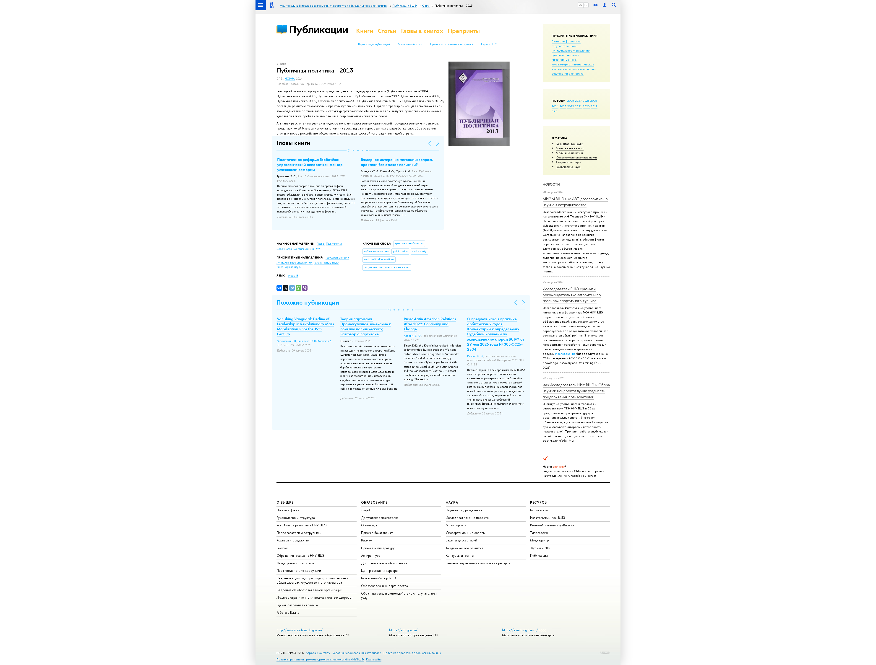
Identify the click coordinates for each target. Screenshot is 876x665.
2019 (594, 106)
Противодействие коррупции (298, 570)
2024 (555, 106)
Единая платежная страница (297, 605)
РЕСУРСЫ (539, 502)
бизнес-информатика (566, 41)
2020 (586, 106)
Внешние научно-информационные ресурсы (478, 563)
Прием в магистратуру (378, 548)
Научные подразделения (464, 510)
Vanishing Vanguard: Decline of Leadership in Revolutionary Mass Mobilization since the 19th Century (305, 326)
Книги (364, 31)
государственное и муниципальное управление (571, 48)
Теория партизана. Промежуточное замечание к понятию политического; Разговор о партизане (365, 326)
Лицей (365, 510)
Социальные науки (568, 162)
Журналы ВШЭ (541, 548)
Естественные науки (570, 148)
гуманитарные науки (565, 55)
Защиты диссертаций (461, 540)
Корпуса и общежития (293, 540)
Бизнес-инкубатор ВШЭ (378, 578)
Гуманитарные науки (569, 144)
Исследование (565, 354)
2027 (578, 100)
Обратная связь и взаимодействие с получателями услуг (399, 595)
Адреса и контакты (318, 653)
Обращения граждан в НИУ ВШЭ (300, 555)
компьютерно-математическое (573, 64)
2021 (578, 106)
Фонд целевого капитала (295, 563)
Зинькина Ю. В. (307, 341)
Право (321, 244)
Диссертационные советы (465, 532)
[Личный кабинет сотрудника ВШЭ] (604, 5)
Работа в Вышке (287, 612)
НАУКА (452, 502)
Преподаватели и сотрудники (298, 532)
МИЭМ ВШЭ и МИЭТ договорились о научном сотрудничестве (575, 201)
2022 (570, 106)
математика (560, 69)
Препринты (464, 31)
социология (560, 73)
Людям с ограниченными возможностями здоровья (314, 597)
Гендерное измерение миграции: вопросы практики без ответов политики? (397, 162)
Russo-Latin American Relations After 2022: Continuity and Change (430, 323)
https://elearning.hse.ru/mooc (524, 630)
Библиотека (539, 510)
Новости (551, 184)
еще (554, 111)
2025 (593, 100)
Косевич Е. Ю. (412, 336)
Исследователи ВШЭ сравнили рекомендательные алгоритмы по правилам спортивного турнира (572, 294)
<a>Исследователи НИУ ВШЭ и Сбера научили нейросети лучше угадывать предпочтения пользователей (576, 390)
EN (585, 5)
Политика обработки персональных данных (412, 653)
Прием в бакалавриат (377, 532)
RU (580, 5)
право (591, 69)
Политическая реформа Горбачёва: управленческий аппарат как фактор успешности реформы (310, 164)
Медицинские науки (569, 153)
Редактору (604, 651)
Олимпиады (369, 525)
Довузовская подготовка (380, 517)
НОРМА (290, 78)
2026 (586, 100)
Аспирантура (370, 555)
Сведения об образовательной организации (309, 590)
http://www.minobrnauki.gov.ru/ (299, 630)
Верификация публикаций (374, 44)
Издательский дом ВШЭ (547, 517)
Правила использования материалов (452, 44)
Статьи (387, 31)
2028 (570, 100)
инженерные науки (564, 59)
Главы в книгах (422, 31)
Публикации (318, 29)
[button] (349, 150)
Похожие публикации (307, 302)
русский (293, 275)
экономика (576, 73)
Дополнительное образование (384, 563)
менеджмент (577, 69)
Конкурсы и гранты (460, 555)
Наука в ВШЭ (489, 44)
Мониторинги (456, 525)
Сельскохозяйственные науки (576, 157)
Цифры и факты (288, 510)
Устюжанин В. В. (286, 341)
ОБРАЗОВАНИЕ (374, 502)
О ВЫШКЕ (285, 502)
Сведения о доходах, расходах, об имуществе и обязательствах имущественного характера (312, 580)
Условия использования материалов (357, 653)
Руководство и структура (295, 517)
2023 (563, 106)
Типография (539, 532)
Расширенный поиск (410, 44)
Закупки (282, 548)
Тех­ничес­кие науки (568, 167)
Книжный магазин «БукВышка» (552, 525)
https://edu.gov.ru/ (403, 630)
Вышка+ (366, 540)
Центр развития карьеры (379, 570)
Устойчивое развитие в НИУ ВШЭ (301, 525)
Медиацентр (539, 540)
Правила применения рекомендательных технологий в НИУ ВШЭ (320, 659)
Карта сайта (373, 659)
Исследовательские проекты (467, 517)
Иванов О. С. (475, 356)
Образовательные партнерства (384, 586)
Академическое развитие (464, 548)
